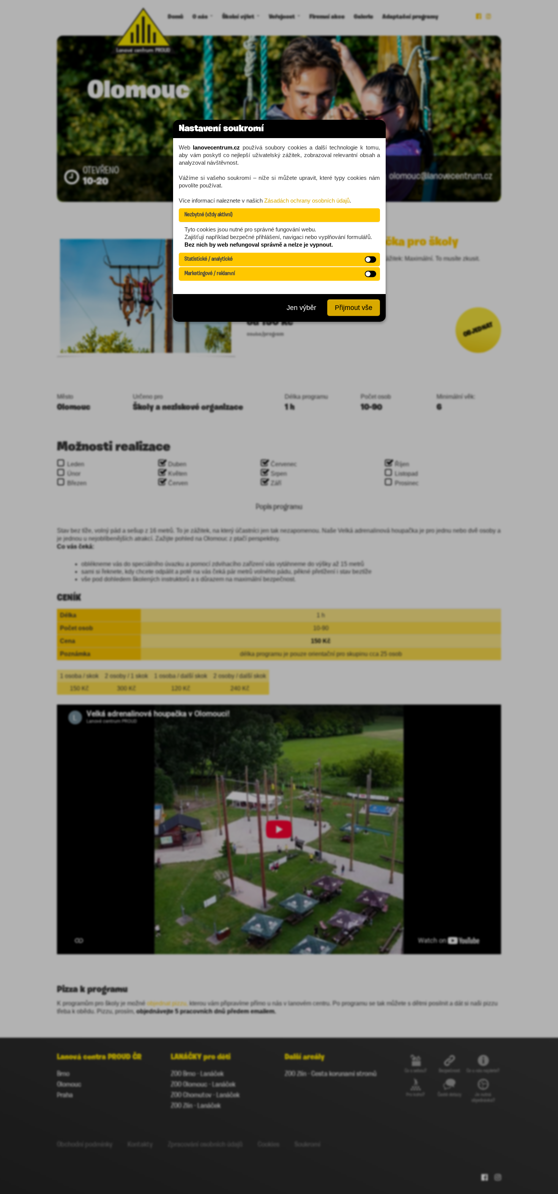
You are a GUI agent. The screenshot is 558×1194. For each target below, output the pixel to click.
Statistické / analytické (208, 259)
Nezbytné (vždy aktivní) (208, 215)
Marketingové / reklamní (209, 274)
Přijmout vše (353, 307)
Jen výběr (301, 307)
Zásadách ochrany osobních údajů (307, 200)
